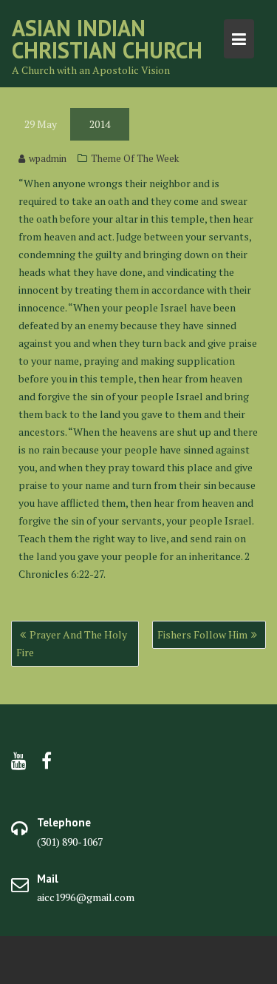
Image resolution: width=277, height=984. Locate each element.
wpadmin (47, 158)
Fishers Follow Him (202, 634)
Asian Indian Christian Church (107, 38)
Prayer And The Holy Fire (71, 643)
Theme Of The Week (135, 158)
